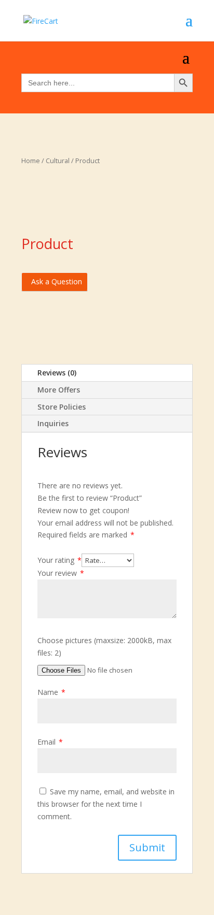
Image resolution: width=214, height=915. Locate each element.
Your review (60, 573)
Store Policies (61, 407)
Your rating (59, 560)
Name (51, 692)
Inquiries (53, 423)
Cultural (58, 160)
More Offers (58, 390)
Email (50, 742)
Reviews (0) (56, 372)
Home (30, 160)
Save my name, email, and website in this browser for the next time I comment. (106, 804)
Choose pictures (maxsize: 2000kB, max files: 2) (104, 646)
